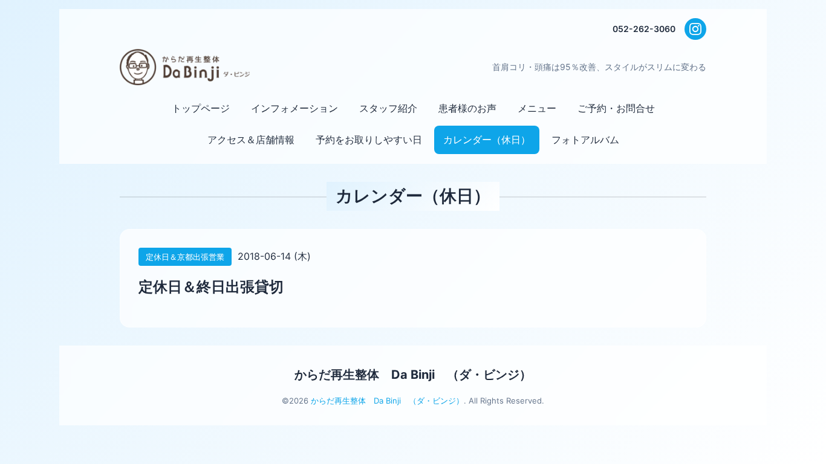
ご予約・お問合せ (616, 108)
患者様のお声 (467, 108)
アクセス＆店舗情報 (250, 140)
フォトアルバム (585, 140)
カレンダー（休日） (486, 140)
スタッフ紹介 (388, 108)
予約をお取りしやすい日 (369, 140)
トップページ (201, 108)
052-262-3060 (644, 29)
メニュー (537, 108)
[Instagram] (695, 29)
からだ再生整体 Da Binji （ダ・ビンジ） (413, 374)
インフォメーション (294, 108)
